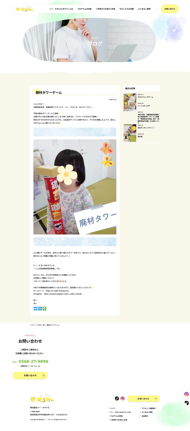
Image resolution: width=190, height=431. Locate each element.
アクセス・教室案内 (148, 408)
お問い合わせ (169, 8)
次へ (35, 303)
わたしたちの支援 (127, 8)
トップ (32, 325)
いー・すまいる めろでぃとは (61, 8)
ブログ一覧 (41, 325)
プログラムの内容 (84, 8)
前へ (35, 300)
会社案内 (145, 416)
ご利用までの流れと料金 (105, 8)
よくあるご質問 (144, 8)
